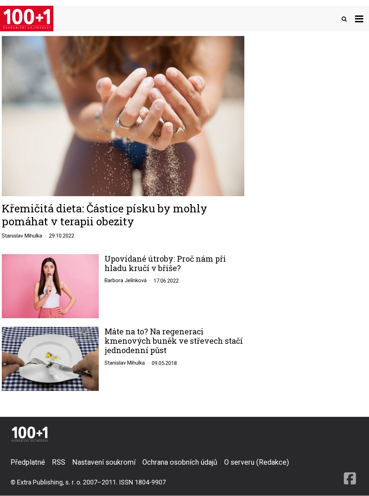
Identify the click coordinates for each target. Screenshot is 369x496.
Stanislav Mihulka (22, 236)
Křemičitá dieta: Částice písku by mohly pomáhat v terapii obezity (104, 214)
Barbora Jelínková (126, 280)
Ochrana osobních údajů (179, 462)
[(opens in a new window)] (350, 472)
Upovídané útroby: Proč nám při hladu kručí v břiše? (165, 263)
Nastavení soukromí (103, 462)
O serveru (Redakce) (256, 462)
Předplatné (27, 462)
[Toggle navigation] (359, 18)
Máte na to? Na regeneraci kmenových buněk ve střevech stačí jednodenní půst (174, 341)
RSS (58, 462)
